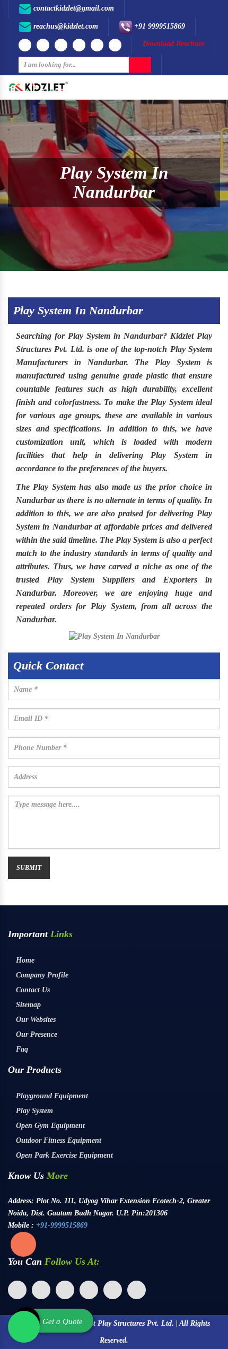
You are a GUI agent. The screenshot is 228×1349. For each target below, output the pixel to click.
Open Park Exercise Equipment (63, 1155)
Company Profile (41, 975)
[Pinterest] (115, 45)
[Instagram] (61, 45)
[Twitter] (79, 45)
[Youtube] (43, 45)
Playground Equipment (51, 1096)
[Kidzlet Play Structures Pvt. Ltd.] (38, 86)
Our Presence (35, 1034)
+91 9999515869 (158, 26)
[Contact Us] (23, 1239)
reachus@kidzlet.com (64, 26)
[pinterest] (89, 1290)
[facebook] (17, 1290)
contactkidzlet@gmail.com (72, 8)
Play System (33, 1111)
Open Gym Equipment (49, 1126)
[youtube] (112, 1290)
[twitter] (41, 1290)
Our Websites (35, 1020)
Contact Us (32, 990)
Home (24, 960)
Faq (21, 1049)
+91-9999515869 (61, 1225)
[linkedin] (65, 1290)
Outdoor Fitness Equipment (57, 1140)
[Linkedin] (97, 45)
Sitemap (27, 1005)
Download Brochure (174, 44)
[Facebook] (25, 45)
